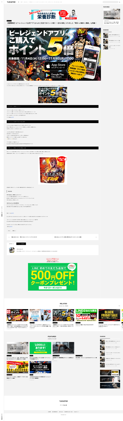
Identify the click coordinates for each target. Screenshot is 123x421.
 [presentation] (119, 305)
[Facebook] (1, 416)
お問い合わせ (61, 411)
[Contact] (1, 419)
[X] (1, 415)
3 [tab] (112, 18)
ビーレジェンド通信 (117, 36)
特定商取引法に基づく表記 (68, 411)
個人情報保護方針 (55, 411)
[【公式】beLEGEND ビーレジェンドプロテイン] (11, 2)
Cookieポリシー (76, 411)
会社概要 (49, 411)
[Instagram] (1, 414)
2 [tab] (111, 18)
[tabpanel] (111, 17)
